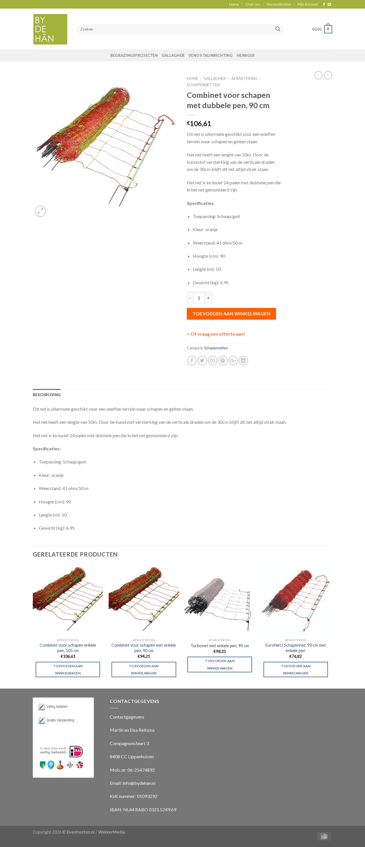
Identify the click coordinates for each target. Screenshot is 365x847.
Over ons (253, 4)
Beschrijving (47, 394)
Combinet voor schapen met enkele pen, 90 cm (143, 648)
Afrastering (244, 78)
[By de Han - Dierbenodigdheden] (50, 29)
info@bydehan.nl (139, 783)
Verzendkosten (279, 4)
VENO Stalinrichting (210, 55)
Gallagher (173, 55)
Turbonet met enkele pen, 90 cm (219, 645)
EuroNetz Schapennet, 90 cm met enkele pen (295, 648)
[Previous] (33, 626)
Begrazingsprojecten (134, 55)
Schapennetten (203, 84)
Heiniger (246, 55)
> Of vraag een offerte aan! (216, 333)
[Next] (330, 626)
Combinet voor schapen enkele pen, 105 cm (68, 648)
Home (234, 4)
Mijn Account (307, 4)
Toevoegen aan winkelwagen (231, 313)
